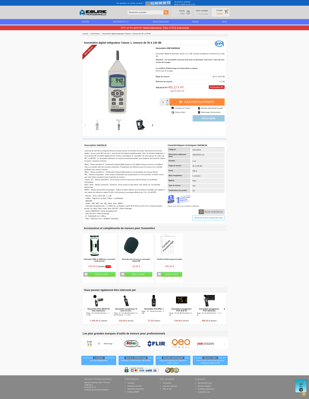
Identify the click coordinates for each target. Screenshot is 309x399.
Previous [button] (84, 343)
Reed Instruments (152, 27)
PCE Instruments (180, 27)
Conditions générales (206, 389)
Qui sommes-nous (205, 383)
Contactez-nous (204, 392)
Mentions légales (204, 386)
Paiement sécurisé (134, 386)
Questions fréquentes (135, 389)
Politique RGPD (133, 392)
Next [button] (225, 343)
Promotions (167, 383)
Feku (165, 27)
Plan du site (167, 389)
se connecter (203, 14)
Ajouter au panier (199, 102)
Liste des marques (170, 386)
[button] (121, 22)
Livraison (130, 383)
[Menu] (305, 381)
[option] (104, 343)
